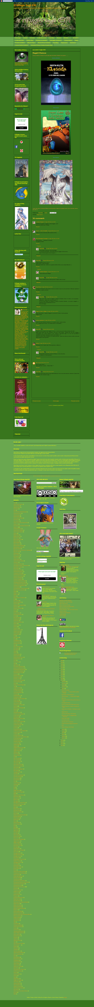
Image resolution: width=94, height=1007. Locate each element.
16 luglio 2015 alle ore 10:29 (48, 329)
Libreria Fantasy (17, 755)
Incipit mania (16, 700)
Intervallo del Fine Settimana (67, 721)
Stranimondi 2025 (17, 961)
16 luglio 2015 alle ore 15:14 (43, 362)
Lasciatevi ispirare (17, 741)
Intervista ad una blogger (18, 707)
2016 (62, 678)
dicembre (64, 681)
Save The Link (16, 920)
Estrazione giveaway (18, 614)
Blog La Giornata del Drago (65, 605)
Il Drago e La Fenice (18, 689)
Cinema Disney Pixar (18, 570)
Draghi (76, 40)
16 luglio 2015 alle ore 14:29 (51, 352)
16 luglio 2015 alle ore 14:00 (44, 343)
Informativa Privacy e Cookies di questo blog (41, 45)
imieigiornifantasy (17, 695)
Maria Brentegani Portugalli (42, 238)
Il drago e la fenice (46, 587)
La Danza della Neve (18, 724)
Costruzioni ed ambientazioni (19, 585)
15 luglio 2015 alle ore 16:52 (51, 248)
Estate (15, 611)
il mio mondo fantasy (18, 692)
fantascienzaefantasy (18, 622)
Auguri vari (16, 527)
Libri (14, 756)
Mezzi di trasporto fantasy (19, 804)
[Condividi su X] (53, 213)
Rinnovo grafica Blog (18, 911)
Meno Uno (64, 698)
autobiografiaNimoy (17, 528)
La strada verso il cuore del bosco (20, 736)
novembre (64, 683)
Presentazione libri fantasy (19, 883)
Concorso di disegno (18, 577)
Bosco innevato (17, 554)
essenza (15, 609)
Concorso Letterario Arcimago (19, 580)
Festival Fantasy (17, 641)
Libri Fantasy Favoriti (18, 764)
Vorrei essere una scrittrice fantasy (21, 990)
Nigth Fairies (16, 830)
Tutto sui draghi (63, 615)
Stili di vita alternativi (18, 954)
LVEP (15, 788)
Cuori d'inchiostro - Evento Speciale (21, 588)
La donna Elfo (16, 726)
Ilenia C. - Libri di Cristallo (41, 230)
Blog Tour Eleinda (17, 548)
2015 (62, 679)
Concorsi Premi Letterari (18, 576)
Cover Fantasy (16, 586)
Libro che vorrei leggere (18, 769)
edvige (37, 343)
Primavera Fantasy (17, 889)
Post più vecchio (75, 401)
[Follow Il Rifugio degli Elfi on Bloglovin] (19, 255)
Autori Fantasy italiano (18, 531)
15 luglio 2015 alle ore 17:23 (53, 271)
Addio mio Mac (17, 505)
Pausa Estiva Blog (65, 690)
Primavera (16, 888)
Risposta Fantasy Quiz (18, 912)
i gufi (15, 686)
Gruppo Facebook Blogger (19, 684)
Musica (15, 821)
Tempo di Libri (16, 964)
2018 (62, 674)
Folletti (15, 651)
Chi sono (32, 37)
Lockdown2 (16, 784)
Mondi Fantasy (17, 817)
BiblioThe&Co (16, 537)
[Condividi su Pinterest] (55, 213)
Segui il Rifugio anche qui (19, 932)
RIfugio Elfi (16, 909)
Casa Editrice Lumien (18, 567)
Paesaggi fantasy (17, 853)
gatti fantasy (16, 664)
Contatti (25, 37)
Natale (15, 827)
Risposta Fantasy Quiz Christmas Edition (22, 914)
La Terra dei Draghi (17, 738)
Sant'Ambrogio (16, 918)
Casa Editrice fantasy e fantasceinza (21, 565)
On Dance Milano (17, 844)
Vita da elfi (44, 601)
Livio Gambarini (17, 779)
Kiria (63, 725)
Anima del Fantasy (17, 513)
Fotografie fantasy (17, 658)
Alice (15, 510)
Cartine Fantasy (17, 559)
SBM (15, 922)
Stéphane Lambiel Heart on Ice (67, 587)
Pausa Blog (16, 863)
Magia (15, 793)
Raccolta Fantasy (17, 900)
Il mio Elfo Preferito (17, 690)
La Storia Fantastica (18, 735)
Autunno (15, 533)
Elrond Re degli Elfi (17, 602)
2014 (62, 740)
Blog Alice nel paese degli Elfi (65, 600)
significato (16, 938)
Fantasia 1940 (16, 625)
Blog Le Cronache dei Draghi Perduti (67, 606)
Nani (14, 825)
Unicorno (15, 972)
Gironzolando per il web (18, 672)
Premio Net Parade (65, 718)
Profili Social (16, 892)
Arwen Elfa (40, 212)
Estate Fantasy (17, 612)
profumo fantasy (17, 894)
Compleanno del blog (18, 573)
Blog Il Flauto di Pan (64, 603)
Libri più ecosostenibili (18, 765)
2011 (62, 745)
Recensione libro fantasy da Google (21, 902)
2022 (62, 667)
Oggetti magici (16, 842)
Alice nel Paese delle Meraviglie (20, 511)
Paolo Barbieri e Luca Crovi (19, 859)
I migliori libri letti (17, 687)
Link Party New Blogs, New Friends (69, 713)
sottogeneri (16, 949)
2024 (62, 664)
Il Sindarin (16, 694)
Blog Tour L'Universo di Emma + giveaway (22, 550)
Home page (18, 37)
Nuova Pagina (16, 834)
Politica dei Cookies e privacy (19, 871)
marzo (63, 734)
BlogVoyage (16, 553)
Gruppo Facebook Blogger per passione (69, 723)
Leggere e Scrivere (17, 749)
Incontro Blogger (17, 701)
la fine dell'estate (17, 729)
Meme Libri (16, 799)
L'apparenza (16, 720)
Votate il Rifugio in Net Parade (68, 727)
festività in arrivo (17, 643)
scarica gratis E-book (18, 926)
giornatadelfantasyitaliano (19, 671)
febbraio (63, 736)
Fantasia (15, 623)
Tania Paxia (38, 287)
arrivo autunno (16, 521)
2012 (62, 743)
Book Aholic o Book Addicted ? (68, 694)
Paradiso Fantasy (17, 860)
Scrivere (15, 928)
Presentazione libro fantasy (19, 886)
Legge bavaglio (17, 744)
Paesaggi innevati (17, 856)
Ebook (15, 596)
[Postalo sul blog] (51, 213)
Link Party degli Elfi (17, 776)
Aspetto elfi (16, 524)
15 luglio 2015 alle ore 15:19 (48, 260)
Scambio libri (16, 923)
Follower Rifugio (17, 654)
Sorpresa (15, 946)
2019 (62, 673)
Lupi (14, 787)
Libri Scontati (16, 767)
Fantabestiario (16, 619)
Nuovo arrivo (16, 837)
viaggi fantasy (16, 978)
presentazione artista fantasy (19, 880)
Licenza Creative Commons (21, 45)
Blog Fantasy (16, 540)
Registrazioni (64, 42)
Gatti (15, 663)
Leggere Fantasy (17, 750)
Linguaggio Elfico (17, 772)
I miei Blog (51, 37)
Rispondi (37, 226)
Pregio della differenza (18, 876)
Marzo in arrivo (17, 798)
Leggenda (15, 746)
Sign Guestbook (45, 475)
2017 (62, 676)
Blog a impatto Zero (17, 539)
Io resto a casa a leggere (19, 713)
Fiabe (15, 645)
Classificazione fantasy (18, 571)
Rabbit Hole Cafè (17, 899)
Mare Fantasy (16, 796)
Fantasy (15, 626)
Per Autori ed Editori (20, 42)
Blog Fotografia (17, 542)
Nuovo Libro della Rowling (19, 839)
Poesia (15, 869)
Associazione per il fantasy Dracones (21, 525)
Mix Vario (15, 813)
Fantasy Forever (17, 631)
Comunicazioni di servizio (19, 574)
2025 (62, 662)
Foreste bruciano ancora (18, 657)
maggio (63, 731)
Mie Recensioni (17, 805)
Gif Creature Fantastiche (18, 666)
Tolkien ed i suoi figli (18, 966)
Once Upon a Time (17, 845)
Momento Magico (17, 816)
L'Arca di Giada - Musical (19, 721)
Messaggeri (16, 801)
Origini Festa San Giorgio (19, 850)
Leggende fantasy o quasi (19, 747)
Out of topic (16, 851)
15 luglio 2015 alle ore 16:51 (51, 296)
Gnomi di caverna (63, 611)
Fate (14, 635)
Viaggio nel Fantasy (18, 980)
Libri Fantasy (16, 762)
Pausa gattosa (16, 865)
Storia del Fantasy (17, 958)
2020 (62, 671)
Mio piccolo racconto (18, 811)
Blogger (65, 997)
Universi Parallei (17, 974)
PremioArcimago (17, 879)
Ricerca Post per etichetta (44, 42)
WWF (15, 993)
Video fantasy (16, 981)
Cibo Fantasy (16, 568)
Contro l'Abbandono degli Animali (20, 583)
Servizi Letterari (17, 934)
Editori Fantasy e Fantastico (19, 597)
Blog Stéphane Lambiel (18, 547)
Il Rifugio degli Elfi (25, 5)
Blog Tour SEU (17, 551)
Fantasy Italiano (68, 40)
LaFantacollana (17, 739)
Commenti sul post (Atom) (58, 405)
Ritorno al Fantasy (17, 915)
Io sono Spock (16, 715)
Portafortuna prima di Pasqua (19, 873)
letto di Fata (16, 753)
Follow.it (15, 652)
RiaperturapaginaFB (17, 906)
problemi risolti (16, 891)
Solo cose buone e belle (18, 943)
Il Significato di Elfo (46, 595)
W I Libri (15, 992)
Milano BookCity (17, 808)
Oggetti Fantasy (17, 840)
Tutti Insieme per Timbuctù (19, 969)
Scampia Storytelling (18, 925)
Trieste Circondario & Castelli (71, 577)
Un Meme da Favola (18, 970)
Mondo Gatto (16, 819)
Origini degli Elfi (17, 848)
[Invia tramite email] (50, 213)
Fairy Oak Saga (17, 617)
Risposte (39, 246)
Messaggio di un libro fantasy (19, 802)
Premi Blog (55, 42)
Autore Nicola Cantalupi (18, 530)
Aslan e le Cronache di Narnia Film (20, 522)
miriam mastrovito (40, 320)
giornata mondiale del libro (19, 668)
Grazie (15, 683)
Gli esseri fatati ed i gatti (18, 680)
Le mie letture (16, 743)
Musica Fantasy (17, 824)
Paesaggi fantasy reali (18, 854)
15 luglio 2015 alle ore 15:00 (53, 238)
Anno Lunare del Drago (18, 518)
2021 (62, 669)
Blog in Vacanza (17, 544)
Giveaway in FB (17, 678)
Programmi (16, 896)
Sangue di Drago (17, 917)
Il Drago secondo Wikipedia (65, 612)
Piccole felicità (16, 868)
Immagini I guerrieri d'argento (19, 698)
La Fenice (16, 727)
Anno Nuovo (16, 519)
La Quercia (16, 733)
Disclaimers (73, 42)
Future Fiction (16, 661)
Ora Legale (16, 847)
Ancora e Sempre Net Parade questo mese (70, 704)
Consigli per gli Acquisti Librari (20, 582)
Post (39, 559)
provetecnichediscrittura (18, 897)
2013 (62, 742)
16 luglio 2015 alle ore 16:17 (48, 371)
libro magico (16, 770)
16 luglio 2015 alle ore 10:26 (51, 277)
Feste (15, 638)
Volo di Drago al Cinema (18, 987)
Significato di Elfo (17, 940)
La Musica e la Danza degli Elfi (20, 730)
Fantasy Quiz (16, 634)
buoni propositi (16, 556)
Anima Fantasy (17, 515)
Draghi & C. (16, 593)
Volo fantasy (16, 989)
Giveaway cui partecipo (41, 40)
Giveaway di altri (17, 677)
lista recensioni (17, 778)
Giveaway (16, 674)
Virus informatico (17, 984)
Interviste (15, 709)
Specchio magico (17, 951)
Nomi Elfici (16, 833)
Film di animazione (17, 646)
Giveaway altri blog (17, 675)
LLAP (15, 781)
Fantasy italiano (17, 632)
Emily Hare (16, 603)
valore (15, 977)
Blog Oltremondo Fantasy (65, 608)
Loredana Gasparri (40, 221)
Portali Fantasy (17, 874)
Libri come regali (17, 758)
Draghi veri (16, 594)
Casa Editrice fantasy (18, 563)
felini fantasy (16, 637)
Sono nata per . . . (17, 944)
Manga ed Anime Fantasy (19, 795)
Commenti (40, 561)
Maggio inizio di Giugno (18, 791)
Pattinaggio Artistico (18, 862)
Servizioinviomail (17, 935)
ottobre (63, 685)
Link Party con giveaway (18, 775)
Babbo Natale (16, 534)
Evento (15, 616)
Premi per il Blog (17, 877)
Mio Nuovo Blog (17, 810)
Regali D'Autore (65, 711)
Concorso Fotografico (18, 579)
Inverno (15, 710)
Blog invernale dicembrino (19, 545)
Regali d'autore (40, 214)
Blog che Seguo (31, 42)
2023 (62, 665)
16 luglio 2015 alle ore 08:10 (52, 311)
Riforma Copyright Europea (19, 908)
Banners (59, 37)
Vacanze (15, 975)
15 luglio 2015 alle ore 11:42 (53, 230)
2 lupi (15, 502)
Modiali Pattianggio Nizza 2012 (20, 814)
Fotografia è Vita (64, 576)
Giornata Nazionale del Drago (19, 669)
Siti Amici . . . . (67, 37)
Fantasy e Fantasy (17, 629)
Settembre (16, 937)
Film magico (16, 649)
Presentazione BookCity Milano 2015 (21, 882)
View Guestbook (37, 475)
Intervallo (15, 706)
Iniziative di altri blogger (18, 704)
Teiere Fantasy (17, 963)
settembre (64, 686)
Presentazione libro (17, 885)
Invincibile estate (17, 712)
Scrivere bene (16, 929)
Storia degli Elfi (17, 957)
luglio (63, 688)
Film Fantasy (16, 648)
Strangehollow (16, 960)
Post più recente (37, 401)
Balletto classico (17, 536)
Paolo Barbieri (16, 857)
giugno (63, 729)
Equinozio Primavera (18, 608)
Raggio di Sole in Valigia (41, 311)
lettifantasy (16, 752)
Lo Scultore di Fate (65, 720)
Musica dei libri (17, 822)
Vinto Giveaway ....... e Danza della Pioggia (70, 696)
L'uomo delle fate (17, 723)
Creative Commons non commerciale (67, 627)
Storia (15, 955)
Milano (15, 807)
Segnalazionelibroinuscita (19, 931)
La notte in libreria (17, 732)
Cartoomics (16, 562)
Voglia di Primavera (17, 986)
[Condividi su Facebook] (54, 213)
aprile (63, 732)
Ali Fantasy (16, 508)
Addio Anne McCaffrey (18, 504)
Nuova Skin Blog (17, 836)
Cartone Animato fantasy (18, 560)
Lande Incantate (63, 614)
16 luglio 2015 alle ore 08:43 (49, 320)
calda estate (16, 557)
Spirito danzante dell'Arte (19, 952)
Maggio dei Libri (17, 790)
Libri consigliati (17, 759)
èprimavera (16, 606)
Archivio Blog (30, 40)
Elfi (14, 599)
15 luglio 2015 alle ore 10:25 (49, 221)
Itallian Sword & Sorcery (18, 718)
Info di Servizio (17, 703)
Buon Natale (68, 588)
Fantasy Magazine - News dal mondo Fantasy (69, 609)
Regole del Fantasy (17, 905)
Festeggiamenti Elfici (66, 702)
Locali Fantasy (16, 782)
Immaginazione (17, 697)
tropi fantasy (16, 967)
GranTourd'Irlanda (17, 681)
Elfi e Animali (16, 600)
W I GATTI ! (76, 37)
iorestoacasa (16, 716)
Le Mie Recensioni (41, 37)
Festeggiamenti (17, 640)
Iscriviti (21, 127)
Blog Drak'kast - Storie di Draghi (66, 602)
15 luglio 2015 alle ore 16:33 (46, 287)
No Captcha (16, 831)
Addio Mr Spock (17, 507)
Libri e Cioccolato (17, 761)
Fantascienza (16, 620)
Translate (46, 552)
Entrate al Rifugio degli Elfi (19, 605)
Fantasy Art (16, 628)
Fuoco (15, 660)
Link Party (16, 773)
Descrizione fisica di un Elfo (19, 589)
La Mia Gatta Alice (19, 40)
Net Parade (16, 828)
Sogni (15, 941)
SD (36, 362)
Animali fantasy (17, 516)
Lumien (15, 785)
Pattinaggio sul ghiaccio (55, 40)
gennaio (63, 738)
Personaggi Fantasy (18, 866)
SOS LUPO (16, 948)
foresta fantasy (17, 655)
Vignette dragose (17, 983)
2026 (62, 660)
